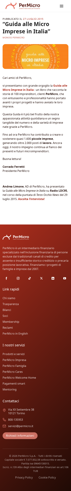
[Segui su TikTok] (30, 278)
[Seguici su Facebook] (6, 278)
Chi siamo (9, 298)
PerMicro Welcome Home (19, 378)
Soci (5, 316)
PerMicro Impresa (14, 360)
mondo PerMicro (14, 37)
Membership (11, 322)
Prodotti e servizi (14, 354)
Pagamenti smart (14, 383)
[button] (61, 6)
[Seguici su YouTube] (65, 278)
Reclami (8, 328)
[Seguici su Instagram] (18, 278)
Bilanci (7, 310)
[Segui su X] (41, 278)
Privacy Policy (24, 477)
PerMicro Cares (13, 372)
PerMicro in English (15, 333)
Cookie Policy (47, 477)
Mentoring (10, 389)
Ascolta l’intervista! (31, 199)
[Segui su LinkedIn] (53, 278)
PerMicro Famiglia (14, 366)
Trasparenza (11, 304)
